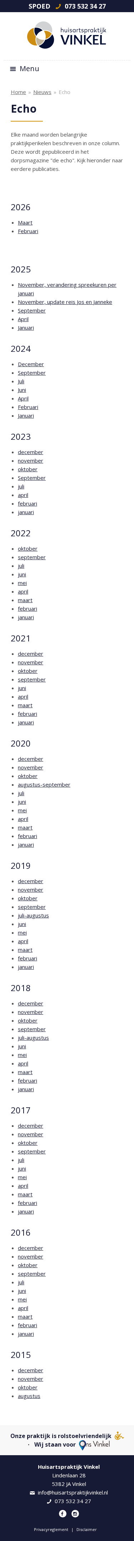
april (23, 494)
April (23, 319)
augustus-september (44, 784)
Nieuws (42, 91)
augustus (29, 1395)
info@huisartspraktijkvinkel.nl (73, 1492)
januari (26, 512)
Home (18, 91)
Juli (21, 381)
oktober (28, 469)
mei (22, 582)
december (30, 452)
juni (22, 574)
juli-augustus (33, 915)
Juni (22, 389)
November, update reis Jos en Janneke (65, 301)
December (31, 364)
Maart (25, 222)
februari (27, 503)
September (32, 310)
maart (25, 600)
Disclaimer (86, 1529)
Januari (26, 327)
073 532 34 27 (84, 6)
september (32, 557)
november (30, 460)
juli (21, 486)
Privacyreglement (51, 1529)
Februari (28, 231)
